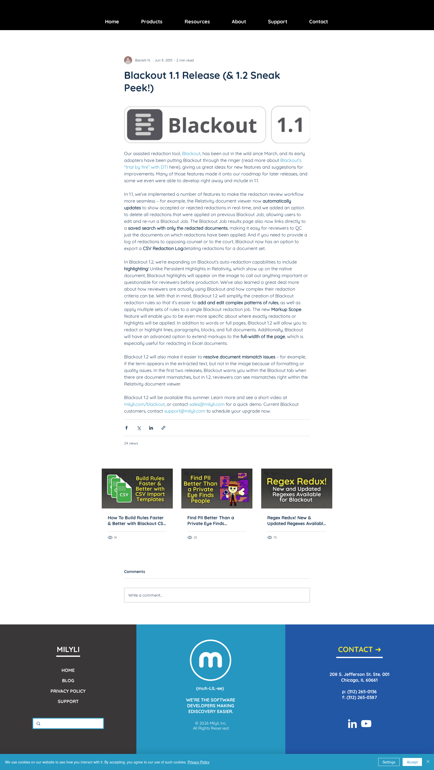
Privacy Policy (198, 761)
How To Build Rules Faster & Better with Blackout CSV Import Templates (137, 520)
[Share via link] (163, 427)
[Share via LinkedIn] (151, 427)
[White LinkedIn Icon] (352, 723)
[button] (152, 21)
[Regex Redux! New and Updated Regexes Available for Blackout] (296, 488)
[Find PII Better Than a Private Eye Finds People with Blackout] (216, 488)
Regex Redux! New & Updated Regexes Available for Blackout (296, 520)
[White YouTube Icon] (366, 723)
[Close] (428, 762)
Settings (389, 761)
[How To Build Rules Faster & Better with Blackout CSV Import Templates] (137, 488)
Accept (412, 761)
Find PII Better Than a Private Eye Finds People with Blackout (210, 520)
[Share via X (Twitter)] (138, 427)
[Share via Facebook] (126, 427)
